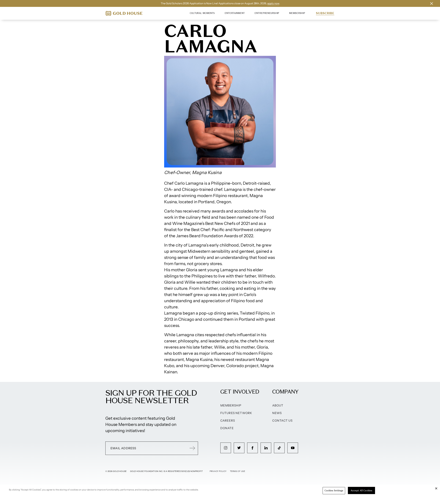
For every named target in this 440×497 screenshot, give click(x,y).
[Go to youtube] (292, 448)
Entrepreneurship (267, 13)
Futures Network (236, 413)
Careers (227, 420)
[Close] (436, 488)
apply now (273, 3)
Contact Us (282, 420)
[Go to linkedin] (266, 448)
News (277, 413)
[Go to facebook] (252, 448)
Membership (297, 13)
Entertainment (235, 13)
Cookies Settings (333, 490)
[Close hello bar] (431, 3)
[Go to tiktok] (279, 448)
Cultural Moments (202, 13)
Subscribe (325, 13)
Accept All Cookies (361, 490)
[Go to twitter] (239, 448)
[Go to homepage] (124, 13)
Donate (227, 428)
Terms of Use (237, 471)
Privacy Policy (218, 471)
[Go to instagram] (225, 448)
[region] (220, 491)
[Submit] (192, 448)
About (277, 405)
